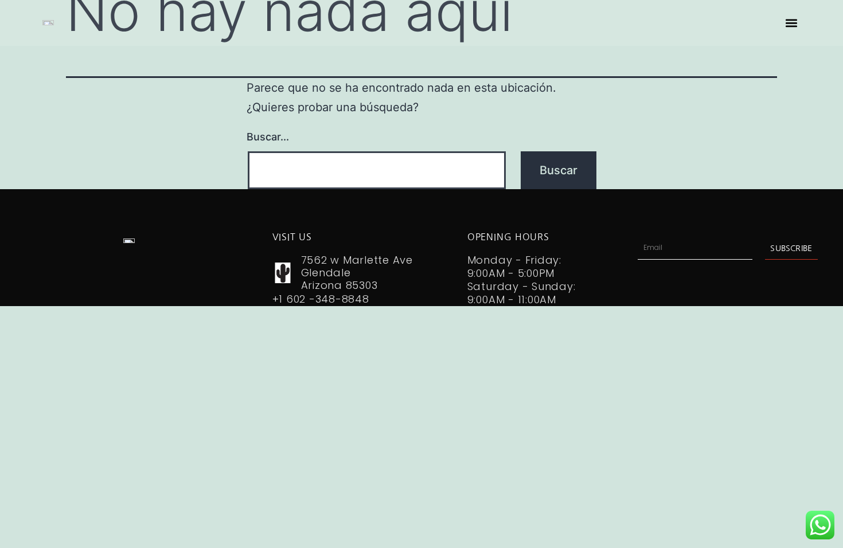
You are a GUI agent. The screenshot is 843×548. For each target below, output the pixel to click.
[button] (791, 23)
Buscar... (268, 137)
